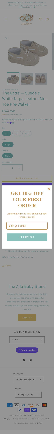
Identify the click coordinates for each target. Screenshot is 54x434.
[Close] (48, 188)
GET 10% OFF (27, 237)
